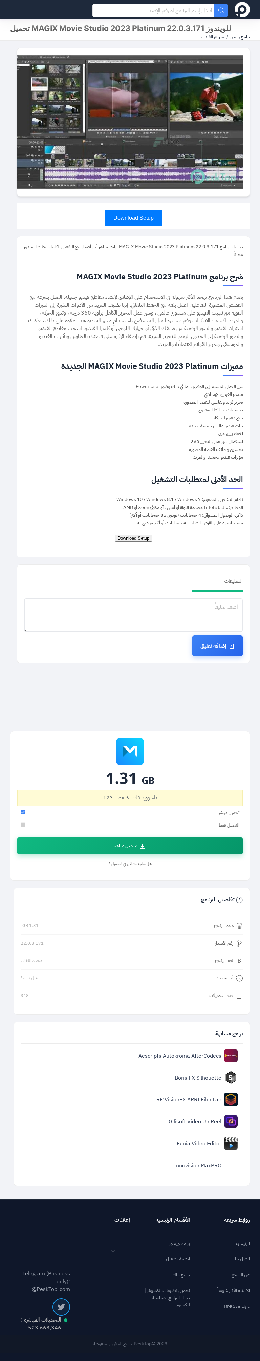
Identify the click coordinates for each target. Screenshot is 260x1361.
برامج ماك (181, 1275)
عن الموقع (241, 1275)
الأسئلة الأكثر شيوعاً (233, 1290)
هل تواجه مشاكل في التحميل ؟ (130, 864)
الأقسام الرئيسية (173, 1220)
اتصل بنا (242, 1259)
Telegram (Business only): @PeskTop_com (46, 1281)
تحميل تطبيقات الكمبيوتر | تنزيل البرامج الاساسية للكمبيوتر (167, 1297)
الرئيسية (243, 1243)
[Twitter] (61, 1307)
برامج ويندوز (239, 36)
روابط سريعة (237, 1220)
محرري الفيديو (213, 36)
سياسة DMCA (237, 1306)
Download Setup (133, 218)
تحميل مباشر (125, 845)
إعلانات (122, 1220)
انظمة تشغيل (178, 1259)
